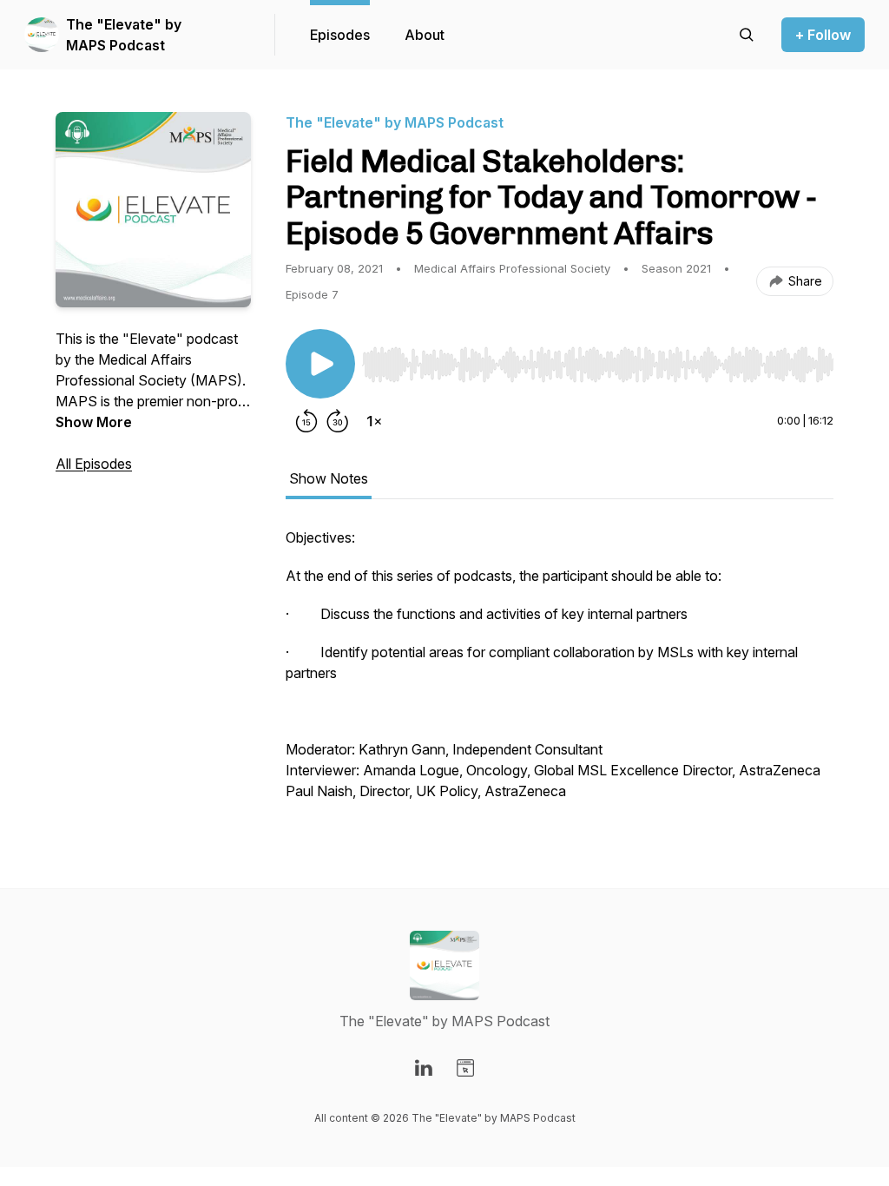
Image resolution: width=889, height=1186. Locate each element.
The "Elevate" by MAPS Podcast (123, 35)
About (424, 34)
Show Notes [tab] (328, 478)
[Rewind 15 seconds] (306, 421)
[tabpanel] (559, 673)
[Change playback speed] (374, 421)
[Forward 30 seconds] (338, 421)
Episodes (340, 34)
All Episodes (94, 463)
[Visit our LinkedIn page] (423, 1068)
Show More (94, 422)
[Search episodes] (747, 34)
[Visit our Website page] (465, 1068)
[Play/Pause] (320, 364)
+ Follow (823, 34)
